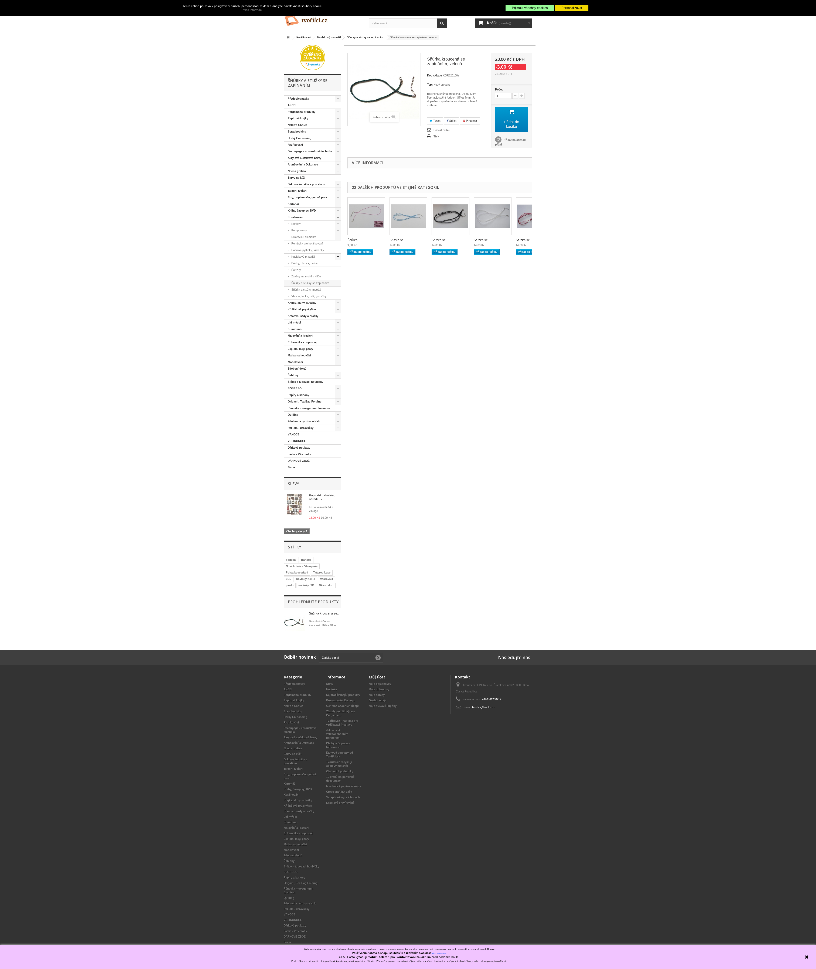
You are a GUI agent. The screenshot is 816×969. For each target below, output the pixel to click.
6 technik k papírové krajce (343, 786)
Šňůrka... (353, 240)
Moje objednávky (380, 683)
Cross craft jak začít (339, 791)
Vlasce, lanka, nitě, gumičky (308, 296)
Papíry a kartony (298, 395)
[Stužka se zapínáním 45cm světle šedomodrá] (408, 216)
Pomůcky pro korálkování (306, 243)
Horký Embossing (299, 138)
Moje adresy (377, 694)
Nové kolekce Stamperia (301, 566)
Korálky (295, 223)
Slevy (293, 483)
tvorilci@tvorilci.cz (483, 707)
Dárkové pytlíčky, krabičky (307, 250)
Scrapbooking (297, 131)
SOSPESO (295, 388)
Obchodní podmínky (339, 771)
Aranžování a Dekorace (303, 164)
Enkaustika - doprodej (302, 342)
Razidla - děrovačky (300, 427)
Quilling (293, 414)
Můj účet (377, 676)
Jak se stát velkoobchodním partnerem (337, 734)
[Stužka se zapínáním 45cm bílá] (492, 216)
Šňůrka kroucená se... (324, 613)
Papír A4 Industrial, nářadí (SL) (322, 497)
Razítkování (295, 144)
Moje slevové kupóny (383, 706)
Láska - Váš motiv (299, 454)
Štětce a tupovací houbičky (305, 381)
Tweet (436, 120)
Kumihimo (295, 329)
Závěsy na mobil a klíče (305, 276)
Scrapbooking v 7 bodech (343, 797)
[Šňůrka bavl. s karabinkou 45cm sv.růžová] (366, 216)
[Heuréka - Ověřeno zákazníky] (312, 57)
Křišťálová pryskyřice (302, 309)
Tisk (436, 136)
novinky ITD (306, 585)
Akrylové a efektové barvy (304, 158)
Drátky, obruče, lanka (303, 263)
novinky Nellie (305, 579)
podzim (291, 559)
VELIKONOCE (297, 441)
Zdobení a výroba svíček (304, 421)
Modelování (295, 362)
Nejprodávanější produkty (343, 694)
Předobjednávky (298, 98)
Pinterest (471, 120)
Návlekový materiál (302, 256)
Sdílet (452, 120)
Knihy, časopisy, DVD (302, 210)
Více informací (252, 9)
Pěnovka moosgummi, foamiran (309, 408)
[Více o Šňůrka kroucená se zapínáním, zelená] (294, 622)
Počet (499, 89)
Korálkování (295, 217)
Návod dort (326, 585)
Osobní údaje (377, 700)
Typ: (430, 84)
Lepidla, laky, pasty (300, 348)
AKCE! (292, 105)
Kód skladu (434, 75)
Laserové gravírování (340, 802)
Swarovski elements (303, 237)
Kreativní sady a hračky (303, 316)
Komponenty (298, 230)
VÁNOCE (293, 434)
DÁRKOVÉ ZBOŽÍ (299, 460)
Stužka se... (398, 240)
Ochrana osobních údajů (342, 706)
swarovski (326, 579)
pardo (289, 585)
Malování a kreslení (300, 335)
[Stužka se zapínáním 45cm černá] (450, 216)
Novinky (331, 689)
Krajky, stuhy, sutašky (302, 302)
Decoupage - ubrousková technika (310, 151)
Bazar (291, 467)
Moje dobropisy (379, 689)
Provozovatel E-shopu (340, 700)
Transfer (306, 559)
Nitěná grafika (297, 171)
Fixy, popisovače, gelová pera (307, 197)
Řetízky (295, 269)
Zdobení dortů (297, 368)
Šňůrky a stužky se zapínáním (309, 283)
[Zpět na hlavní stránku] (288, 37)
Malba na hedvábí (299, 355)
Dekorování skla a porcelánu (306, 184)
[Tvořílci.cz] (323, 19)
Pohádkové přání (297, 572)
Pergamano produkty (301, 111)
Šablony (293, 375)
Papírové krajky (298, 118)
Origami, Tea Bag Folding (305, 401)
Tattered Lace (321, 572)
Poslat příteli (442, 130)
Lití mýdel (294, 322)
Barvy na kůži (297, 177)
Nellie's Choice (297, 125)
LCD (288, 579)
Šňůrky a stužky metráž (305, 289)
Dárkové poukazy (299, 447)
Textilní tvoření (297, 190)
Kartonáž (293, 204)
